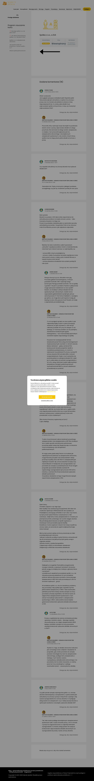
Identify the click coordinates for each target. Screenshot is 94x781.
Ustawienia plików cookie (47, 400)
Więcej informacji (51, 391)
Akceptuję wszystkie (47, 397)
